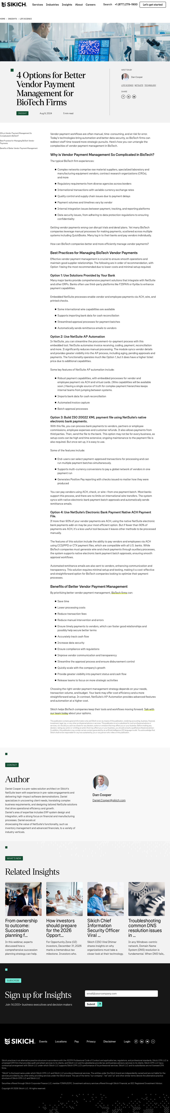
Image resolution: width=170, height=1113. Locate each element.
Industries (52, 4)
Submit (91, 1004)
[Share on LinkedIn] (129, 97)
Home (2, 19)
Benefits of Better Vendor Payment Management (18, 148)
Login (127, 1041)
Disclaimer (109, 1041)
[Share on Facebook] (123, 97)
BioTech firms (119, 592)
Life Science (26, 19)
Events (43, 1041)
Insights (67, 4)
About (79, 4)
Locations (61, 1041)
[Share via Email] (134, 97)
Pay (76, 1041)
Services (37, 4)
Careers (91, 4)
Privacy (91, 1041)
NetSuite (139, 85)
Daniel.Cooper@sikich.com (109, 800)
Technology (150, 85)
